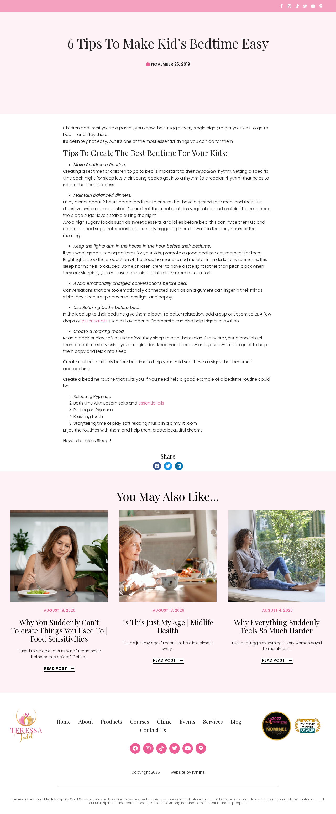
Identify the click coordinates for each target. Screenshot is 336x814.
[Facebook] (135, 748)
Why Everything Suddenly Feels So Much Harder (277, 626)
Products (111, 721)
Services (213, 721)
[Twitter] (305, 6)
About (85, 721)
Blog (236, 721)
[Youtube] (313, 6)
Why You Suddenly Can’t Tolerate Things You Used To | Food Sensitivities (59, 630)
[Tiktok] (297, 6)
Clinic (164, 721)
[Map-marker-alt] (321, 6)
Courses (139, 721)
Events (187, 721)
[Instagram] (289, 6)
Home (64, 721)
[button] (157, 466)
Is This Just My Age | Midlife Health (168, 626)
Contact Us (153, 729)
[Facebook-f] (282, 6)
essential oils (94, 321)
